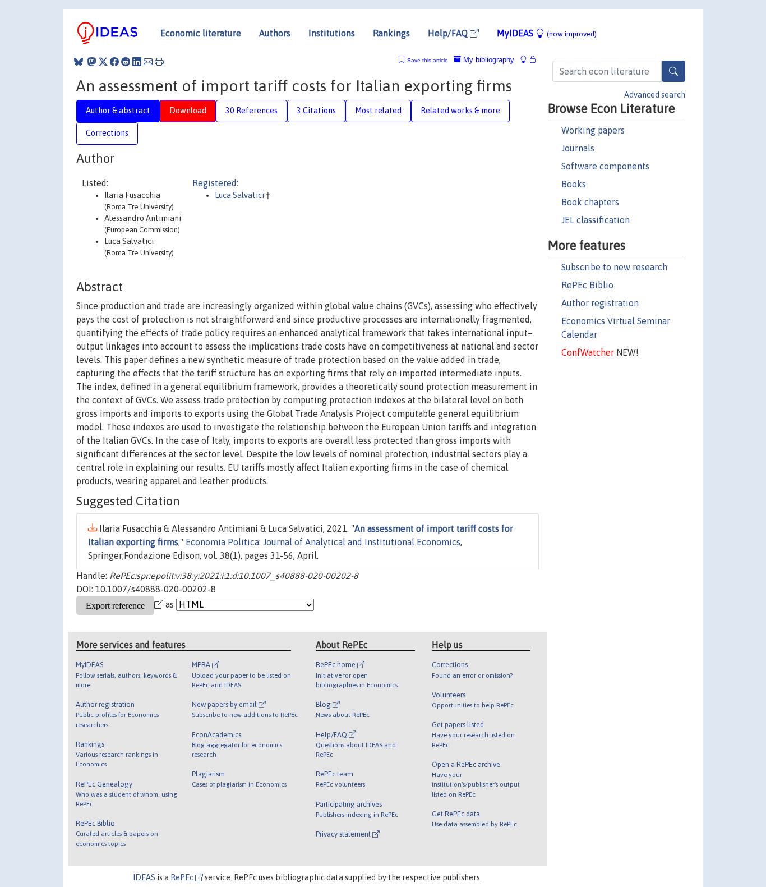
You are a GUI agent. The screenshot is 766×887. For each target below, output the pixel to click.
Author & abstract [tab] (118, 110)
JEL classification (595, 220)
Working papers (593, 130)
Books (573, 184)
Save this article (427, 60)
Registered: (215, 183)
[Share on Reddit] (125, 62)
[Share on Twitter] (103, 62)
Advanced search (654, 94)
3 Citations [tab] (316, 110)
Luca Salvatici (240, 195)
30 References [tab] (251, 110)
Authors (274, 33)
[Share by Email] (148, 62)
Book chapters (590, 202)
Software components (605, 166)
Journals (577, 148)
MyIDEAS (547, 33)
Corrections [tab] (107, 132)
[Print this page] (159, 62)
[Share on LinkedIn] (136, 62)
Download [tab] (187, 110)
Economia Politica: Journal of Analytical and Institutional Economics (323, 542)
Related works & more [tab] (460, 110)
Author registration (600, 303)
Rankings (391, 33)
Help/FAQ (449, 33)
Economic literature (200, 33)
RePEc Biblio (587, 285)
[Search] (673, 71)
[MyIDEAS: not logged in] (526, 59)
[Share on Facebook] (114, 62)
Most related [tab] (378, 110)
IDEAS (144, 877)
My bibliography (487, 60)
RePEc (182, 877)
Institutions (331, 33)
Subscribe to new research (614, 267)
